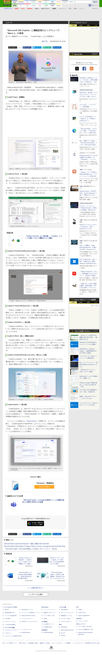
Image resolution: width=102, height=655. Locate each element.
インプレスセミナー (27, 618)
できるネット (8, 633)
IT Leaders (7, 618)
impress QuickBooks (83, 615)
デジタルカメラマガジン (11, 630)
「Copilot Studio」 (31, 421)
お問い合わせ (22, 643)
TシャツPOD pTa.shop (84, 626)
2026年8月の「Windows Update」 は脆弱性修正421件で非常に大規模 (88, 351)
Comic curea (81, 612)
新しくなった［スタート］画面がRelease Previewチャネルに (88, 364)
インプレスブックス (27, 629)
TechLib (63, 635)
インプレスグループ (77, 643)
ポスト (14, 47)
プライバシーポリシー (57, 643)
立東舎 (45, 618)
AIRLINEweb (64, 609)
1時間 (73, 25)
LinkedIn (58, 47)
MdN (60, 624)
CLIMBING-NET (48, 627)
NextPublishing (26, 632)
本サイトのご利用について (9, 643)
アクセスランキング (80, 22)
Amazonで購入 (44, 487)
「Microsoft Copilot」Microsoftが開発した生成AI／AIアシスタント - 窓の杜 (30, 549)
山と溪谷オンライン (49, 624)
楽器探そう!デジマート (50, 612)
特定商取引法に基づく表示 (92, 643)
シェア (28, 47)
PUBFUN (78, 618)
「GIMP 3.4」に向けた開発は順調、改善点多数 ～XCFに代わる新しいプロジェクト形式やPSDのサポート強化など (88, 287)
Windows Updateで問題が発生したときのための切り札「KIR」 (88, 385)
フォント (81, 8)
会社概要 (68, 643)
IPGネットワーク (81, 624)
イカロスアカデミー (66, 621)
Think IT (7, 609)
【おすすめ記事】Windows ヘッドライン (86, 331)
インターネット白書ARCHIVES (13, 636)
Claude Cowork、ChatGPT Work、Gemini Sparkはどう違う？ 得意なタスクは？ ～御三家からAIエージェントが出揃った (88, 195)
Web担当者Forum (9, 612)
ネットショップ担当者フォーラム (31, 612)
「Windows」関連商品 (44, 483)
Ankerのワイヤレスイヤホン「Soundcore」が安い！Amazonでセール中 (88, 226)
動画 (75, 8)
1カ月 (95, 25)
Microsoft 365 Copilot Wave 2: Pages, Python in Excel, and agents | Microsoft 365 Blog (34, 546)
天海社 (80, 609)
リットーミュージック (49, 609)
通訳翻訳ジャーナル (66, 615)
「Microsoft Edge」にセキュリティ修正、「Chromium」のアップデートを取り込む (88, 130)
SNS (70, 8)
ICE (77, 607)
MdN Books (64, 627)
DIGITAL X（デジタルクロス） (30, 621)
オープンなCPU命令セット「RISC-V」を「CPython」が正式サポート (88, 118)
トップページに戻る (35, 594)
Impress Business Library (28, 615)
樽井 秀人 (45, 41)
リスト (19, 47)
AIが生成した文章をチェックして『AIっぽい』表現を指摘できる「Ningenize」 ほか (88, 80)
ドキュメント (62, 8)
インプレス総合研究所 (11, 615)
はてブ (38, 47)
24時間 (80, 25)
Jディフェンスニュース (67, 612)
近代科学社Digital (48, 632)
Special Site (78, 54)
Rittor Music (45, 607)
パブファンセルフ (83, 621)
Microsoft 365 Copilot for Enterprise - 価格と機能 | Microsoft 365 (26, 544)
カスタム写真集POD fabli (85, 629)
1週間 (88, 25)
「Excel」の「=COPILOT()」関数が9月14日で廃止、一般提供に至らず (88, 337)
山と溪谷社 (45, 621)
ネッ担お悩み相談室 (10, 624)
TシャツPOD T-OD (49, 615)
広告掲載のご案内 (33, 643)
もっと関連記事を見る (35, 588)
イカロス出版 (62, 607)
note (48, 47)
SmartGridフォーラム (27, 609)
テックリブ (62, 633)
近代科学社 (45, 630)
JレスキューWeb (65, 618)
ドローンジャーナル (10, 621)
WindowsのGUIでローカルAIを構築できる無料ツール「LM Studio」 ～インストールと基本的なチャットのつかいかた (88, 159)
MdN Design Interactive (67, 630)
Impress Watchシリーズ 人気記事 (85, 299)
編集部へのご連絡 (44, 643)
